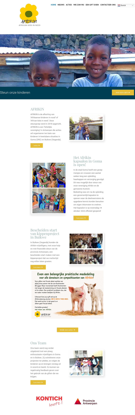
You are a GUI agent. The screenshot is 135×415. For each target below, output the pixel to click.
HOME (53, 4)
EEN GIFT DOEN (92, 4)
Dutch (123, 5)
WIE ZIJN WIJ (78, 4)
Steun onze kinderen (15, 92)
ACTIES (69, 4)
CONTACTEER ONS (108, 4)
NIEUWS (61, 4)
